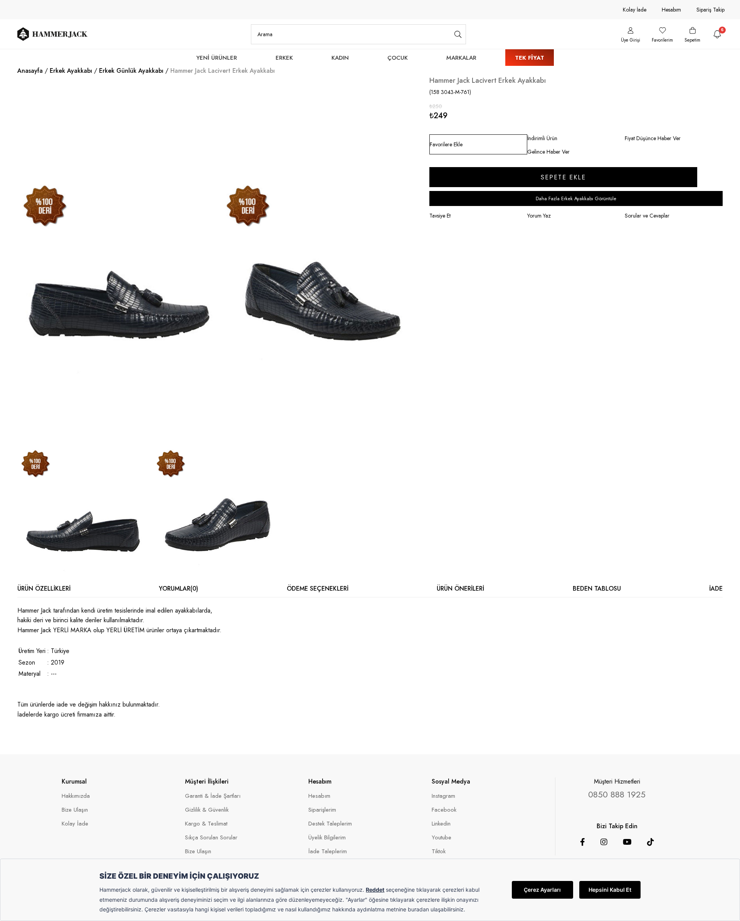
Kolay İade (634, 9)
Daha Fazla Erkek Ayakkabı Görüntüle (576, 198)
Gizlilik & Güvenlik (207, 810)
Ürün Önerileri (460, 588)
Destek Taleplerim (330, 824)
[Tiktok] (650, 842)
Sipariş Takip (710, 9)
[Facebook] (582, 842)
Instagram (443, 796)
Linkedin (441, 824)
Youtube (441, 838)
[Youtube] (627, 842)
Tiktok (439, 851)
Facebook (444, 810)
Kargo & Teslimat (206, 824)
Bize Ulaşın (75, 810)
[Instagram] (603, 842)
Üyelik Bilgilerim (327, 838)
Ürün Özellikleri (44, 588)
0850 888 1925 (617, 794)
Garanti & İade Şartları (212, 796)
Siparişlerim (322, 810)
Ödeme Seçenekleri (317, 588)
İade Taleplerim (327, 851)
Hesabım (671, 9)
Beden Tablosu (597, 588)
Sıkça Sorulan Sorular (211, 838)
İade (716, 588)
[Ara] (458, 34)
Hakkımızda (76, 796)
